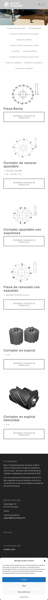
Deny (24, 586)
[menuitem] (38, 4)
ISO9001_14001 (9, 549)
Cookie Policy (24, 597)
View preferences (24, 592)
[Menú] (43, 4)
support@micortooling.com (14, 518)
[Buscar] (38, 4)
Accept (24, 580)
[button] (45, 561)
